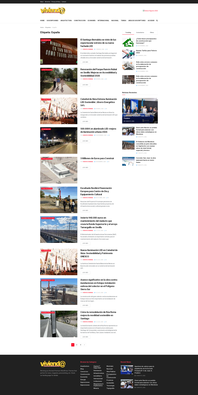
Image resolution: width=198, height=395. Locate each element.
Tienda (123, 20)
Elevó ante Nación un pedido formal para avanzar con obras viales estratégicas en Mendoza (146, 383)
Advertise (47, 1)
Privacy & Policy (55, 1)
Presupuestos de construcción (111, 375)
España (54, 27)
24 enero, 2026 (99, 108)
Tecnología (110, 385)
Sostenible (110, 383)
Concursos (84, 371)
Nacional (115, 20)
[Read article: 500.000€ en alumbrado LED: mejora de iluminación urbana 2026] (58, 140)
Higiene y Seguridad (97, 367)
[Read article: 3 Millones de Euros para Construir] (58, 170)
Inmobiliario (98, 376)
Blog (82, 369)
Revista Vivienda (88, 49)
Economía (91, 20)
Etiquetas (48, 27)
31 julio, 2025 (99, 230)
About (42, 1)
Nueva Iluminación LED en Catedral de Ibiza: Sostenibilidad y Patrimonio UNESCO (98, 253)
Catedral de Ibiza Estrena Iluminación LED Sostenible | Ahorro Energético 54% (98, 102)
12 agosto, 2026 (129, 121)
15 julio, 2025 (99, 292)
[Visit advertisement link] (150, 11)
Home (42, 20)
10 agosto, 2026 (142, 165)
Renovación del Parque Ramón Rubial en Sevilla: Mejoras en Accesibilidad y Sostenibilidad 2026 (98, 72)
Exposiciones (85, 382)
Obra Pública (111, 371)
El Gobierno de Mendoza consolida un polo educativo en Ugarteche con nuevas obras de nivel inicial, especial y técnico (146, 146)
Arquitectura (66, 20)
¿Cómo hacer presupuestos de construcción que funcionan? (146, 41)
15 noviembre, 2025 (100, 135)
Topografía (110, 388)
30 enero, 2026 (99, 79)
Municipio (110, 366)
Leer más (86, 62)
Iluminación (46, 40)
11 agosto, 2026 (142, 153)
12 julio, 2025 (99, 322)
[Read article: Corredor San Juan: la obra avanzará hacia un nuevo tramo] (128, 161)
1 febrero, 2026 (99, 49)
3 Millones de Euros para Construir (97, 158)
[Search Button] (157, 20)
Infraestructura (48, 218)
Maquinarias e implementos (98, 384)
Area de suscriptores (137, 20)
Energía (83, 379)
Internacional (103, 20)
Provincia (110, 380)
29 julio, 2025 (99, 259)
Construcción (79, 20)
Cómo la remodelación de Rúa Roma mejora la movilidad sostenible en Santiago (98, 315)
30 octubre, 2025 (100, 197)
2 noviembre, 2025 (100, 161)
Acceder (151, 20)
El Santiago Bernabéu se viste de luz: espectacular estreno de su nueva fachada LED (98, 42)
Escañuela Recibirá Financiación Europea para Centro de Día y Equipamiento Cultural (96, 191)
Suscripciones (52, 20)
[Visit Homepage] (52, 10)
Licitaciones (98, 381)
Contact (64, 1)
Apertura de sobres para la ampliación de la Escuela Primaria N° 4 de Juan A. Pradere (139, 115)
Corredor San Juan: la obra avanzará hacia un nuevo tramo (146, 160)
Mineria (96, 388)
